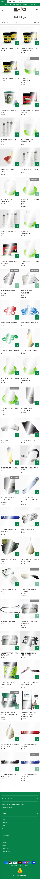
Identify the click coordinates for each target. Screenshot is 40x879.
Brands (4, 842)
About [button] (4, 813)
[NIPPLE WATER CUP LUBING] (10, 157)
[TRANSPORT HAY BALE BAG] (10, 547)
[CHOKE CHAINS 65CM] (10, 609)
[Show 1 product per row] (35, 22)
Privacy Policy (6, 848)
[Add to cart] (17, 43)
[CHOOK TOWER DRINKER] (10, 455)
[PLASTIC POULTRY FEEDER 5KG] (10, 366)
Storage (21, 1)
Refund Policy (6, 851)
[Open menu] (5, 10)
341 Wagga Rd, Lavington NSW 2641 (24, 4)
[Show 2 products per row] (38, 22)
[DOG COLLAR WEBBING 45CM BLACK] (10, 762)
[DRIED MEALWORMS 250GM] (10, 36)
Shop (3, 825)
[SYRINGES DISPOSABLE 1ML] (10, 577)
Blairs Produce (18, 865)
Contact (4, 829)
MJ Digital (23, 876)
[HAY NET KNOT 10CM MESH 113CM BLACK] (10, 732)
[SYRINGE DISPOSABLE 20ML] (10, 127)
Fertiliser (12, 1)
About (3, 819)
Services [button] (5, 836)
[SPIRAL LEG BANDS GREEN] (10, 338)
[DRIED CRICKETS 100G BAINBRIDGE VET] (10, 670)
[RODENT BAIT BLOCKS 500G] (10, 98)
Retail (3, 1)
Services (4, 822)
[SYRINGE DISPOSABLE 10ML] (10, 219)
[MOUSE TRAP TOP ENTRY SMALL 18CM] (10, 640)
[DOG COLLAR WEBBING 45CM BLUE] (10, 517)
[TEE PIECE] (10, 428)
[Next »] (30, 786)
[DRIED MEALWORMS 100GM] (10, 66)
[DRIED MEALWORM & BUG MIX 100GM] (10, 249)
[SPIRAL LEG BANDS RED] (10, 310)
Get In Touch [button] (7, 798)
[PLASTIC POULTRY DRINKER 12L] (10, 187)
